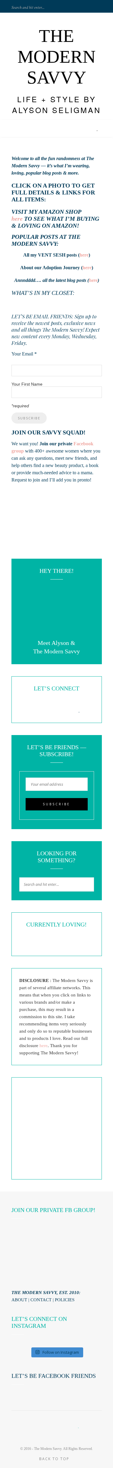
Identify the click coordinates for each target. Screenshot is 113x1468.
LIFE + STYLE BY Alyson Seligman (56, 104)
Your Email (24, 353)
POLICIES (64, 1299)
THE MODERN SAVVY (56, 56)
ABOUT (19, 1299)
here (17, 218)
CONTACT (41, 1299)
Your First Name (26, 384)
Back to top (55, 1458)
